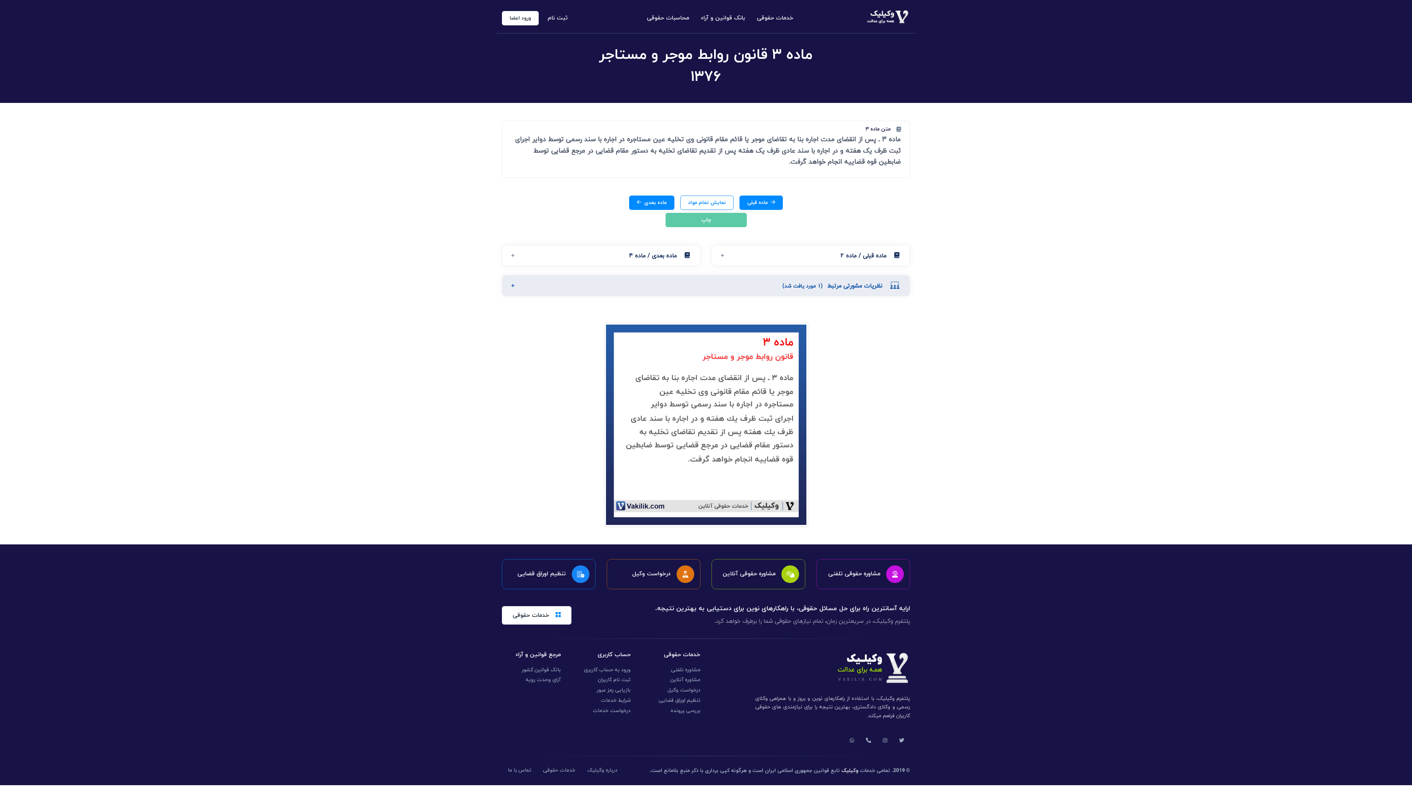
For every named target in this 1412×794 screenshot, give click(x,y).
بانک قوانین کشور (541, 669)
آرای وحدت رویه (543, 679)
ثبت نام (558, 18)
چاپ (706, 220)
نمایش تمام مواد (707, 202)
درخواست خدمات (612, 710)
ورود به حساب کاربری (607, 669)
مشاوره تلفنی (685, 669)
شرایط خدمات (616, 700)
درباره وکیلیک (602, 770)
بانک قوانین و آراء (723, 18)
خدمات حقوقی (775, 18)
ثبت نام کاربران (614, 679)
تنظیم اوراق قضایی (679, 700)
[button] (811, 255)
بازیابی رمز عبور (614, 690)
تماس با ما (519, 770)
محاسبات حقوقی (668, 18)
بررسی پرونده (685, 710)
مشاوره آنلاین (685, 679)
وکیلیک (849, 770)
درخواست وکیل (683, 690)
